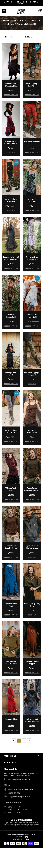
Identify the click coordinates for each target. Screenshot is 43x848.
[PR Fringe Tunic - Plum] (11, 466)
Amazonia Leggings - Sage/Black (32, 373)
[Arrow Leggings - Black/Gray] (32, 61)
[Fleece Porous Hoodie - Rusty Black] (32, 466)
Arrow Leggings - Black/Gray (32, 84)
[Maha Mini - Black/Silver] (32, 177)
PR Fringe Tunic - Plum (11, 489)
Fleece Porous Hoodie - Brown (11, 547)
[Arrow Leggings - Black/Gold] (11, 177)
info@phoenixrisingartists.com (19, 797)
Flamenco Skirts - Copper (32, 662)
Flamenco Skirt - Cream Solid (32, 316)
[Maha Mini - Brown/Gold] (11, 293)
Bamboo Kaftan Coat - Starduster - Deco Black (11, 258)
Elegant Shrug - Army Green (32, 604)
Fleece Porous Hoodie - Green (11, 662)
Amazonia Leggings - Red (32, 142)
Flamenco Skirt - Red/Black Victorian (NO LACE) (11, 142)
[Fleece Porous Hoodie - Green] (11, 639)
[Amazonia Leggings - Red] (32, 119)
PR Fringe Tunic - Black (11, 373)
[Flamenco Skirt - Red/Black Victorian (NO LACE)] (11, 119)
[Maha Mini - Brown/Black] (32, 408)
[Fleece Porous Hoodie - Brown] (11, 524)
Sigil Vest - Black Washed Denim (32, 547)
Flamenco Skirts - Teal (11, 604)
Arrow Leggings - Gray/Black (11, 431)
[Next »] (29, 740)
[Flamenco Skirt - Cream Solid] (32, 293)
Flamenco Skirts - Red (11, 720)
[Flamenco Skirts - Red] (11, 697)
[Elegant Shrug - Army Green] (32, 581)
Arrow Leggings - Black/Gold (11, 200)
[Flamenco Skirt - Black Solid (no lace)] (11, 61)
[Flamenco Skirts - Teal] (11, 581)
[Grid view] (6, 37)
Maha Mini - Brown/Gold (11, 316)
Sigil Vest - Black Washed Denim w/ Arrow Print (32, 720)
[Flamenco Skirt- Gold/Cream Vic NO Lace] (32, 235)
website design (17, 839)
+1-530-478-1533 (14, 793)
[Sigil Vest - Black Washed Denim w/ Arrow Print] (32, 697)
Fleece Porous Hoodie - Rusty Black (32, 489)
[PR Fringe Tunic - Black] (11, 350)
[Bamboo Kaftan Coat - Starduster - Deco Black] (11, 235)
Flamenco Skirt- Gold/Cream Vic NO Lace (32, 258)
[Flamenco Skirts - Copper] (32, 639)
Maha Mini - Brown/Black (32, 431)
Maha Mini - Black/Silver (32, 200)
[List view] (11, 37)
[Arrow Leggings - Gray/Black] (11, 408)
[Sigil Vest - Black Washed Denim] (32, 524)
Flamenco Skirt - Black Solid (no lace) (11, 84)
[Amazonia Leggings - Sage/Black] (32, 350)
